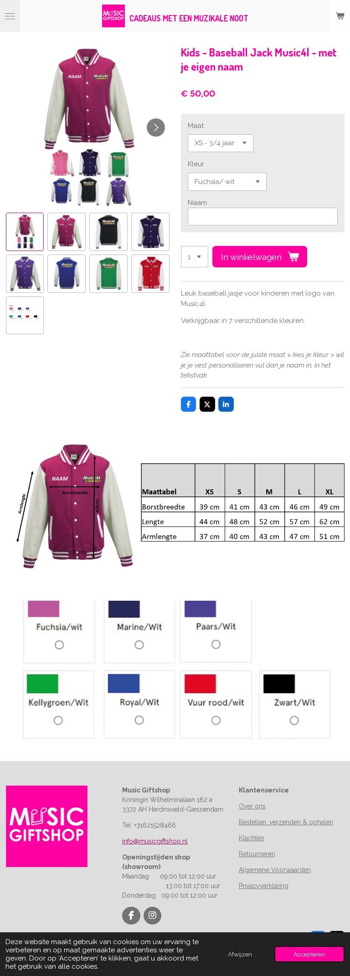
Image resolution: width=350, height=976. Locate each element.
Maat (196, 126)
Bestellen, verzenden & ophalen (286, 822)
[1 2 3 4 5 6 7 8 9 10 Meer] (194, 256)
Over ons (252, 806)
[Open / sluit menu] (10, 16)
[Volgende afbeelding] (156, 127)
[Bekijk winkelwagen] (340, 16)
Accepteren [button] (309, 954)
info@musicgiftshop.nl (155, 841)
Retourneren (257, 854)
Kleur (196, 164)
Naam (197, 203)
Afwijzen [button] (240, 954)
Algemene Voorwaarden (275, 870)
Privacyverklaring (263, 885)
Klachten (251, 838)
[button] (25, 232)
